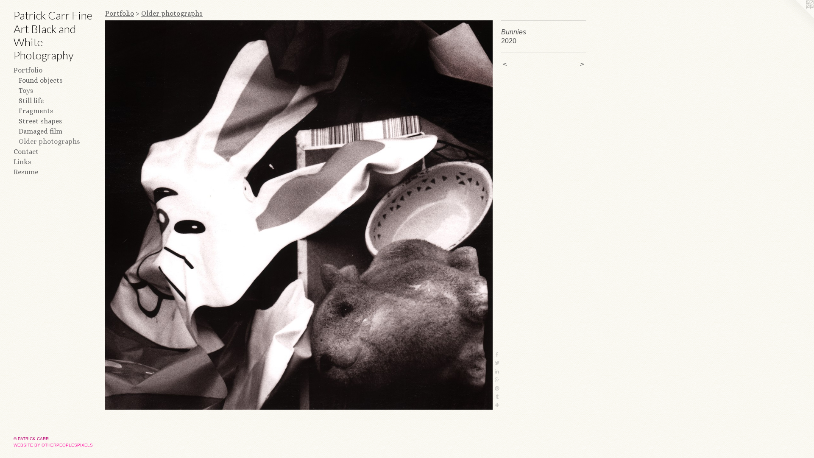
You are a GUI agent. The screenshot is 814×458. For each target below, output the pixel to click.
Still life (31, 101)
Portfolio (28, 70)
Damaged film (40, 131)
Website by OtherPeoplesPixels (53, 445)
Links (22, 162)
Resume (26, 172)
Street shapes (40, 121)
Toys (26, 91)
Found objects (41, 80)
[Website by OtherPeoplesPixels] (797, 17)
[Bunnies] (299, 215)
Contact (26, 152)
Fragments (36, 111)
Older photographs (49, 141)
